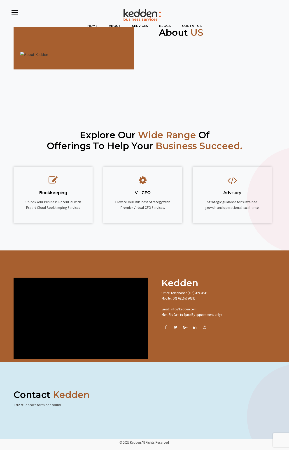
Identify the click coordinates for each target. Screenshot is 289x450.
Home (92, 26)
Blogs (165, 26)
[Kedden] (141, 15)
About (115, 26)
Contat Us (192, 26)
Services (140, 26)
